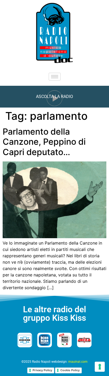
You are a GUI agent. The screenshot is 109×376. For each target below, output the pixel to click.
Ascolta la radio (54, 96)
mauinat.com (78, 362)
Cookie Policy (70, 370)
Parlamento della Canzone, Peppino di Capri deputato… (44, 141)
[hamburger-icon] (55, 76)
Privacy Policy (42, 370)
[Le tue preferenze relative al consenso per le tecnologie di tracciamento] (100, 367)
